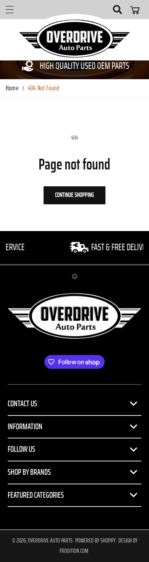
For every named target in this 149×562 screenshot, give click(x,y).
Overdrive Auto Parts (50, 541)
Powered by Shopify (95, 541)
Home (12, 88)
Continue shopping (74, 195)
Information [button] (25, 426)
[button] (9, 9)
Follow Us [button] (21, 449)
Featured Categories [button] (36, 495)
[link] (74, 65)
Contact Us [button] (22, 403)
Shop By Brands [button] (29, 472)
